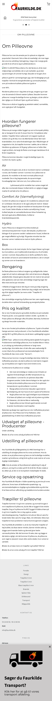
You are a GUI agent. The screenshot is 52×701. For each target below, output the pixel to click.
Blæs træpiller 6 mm (26, 585)
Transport (26, 600)
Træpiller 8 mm (26, 578)
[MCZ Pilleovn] (11, 68)
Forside (26, 570)
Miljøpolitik (26, 604)
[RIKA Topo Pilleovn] (10, 340)
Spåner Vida (26, 593)
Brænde (26, 589)
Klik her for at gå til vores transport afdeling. (21, 693)
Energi (26, 574)
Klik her (37, 435)
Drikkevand (26, 596)
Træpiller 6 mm (26, 582)
